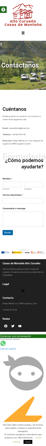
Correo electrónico (13, 195)
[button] (3, 9)
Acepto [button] (28, 442)
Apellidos (28, 189)
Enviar (7, 232)
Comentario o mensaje (14, 208)
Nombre (6, 189)
